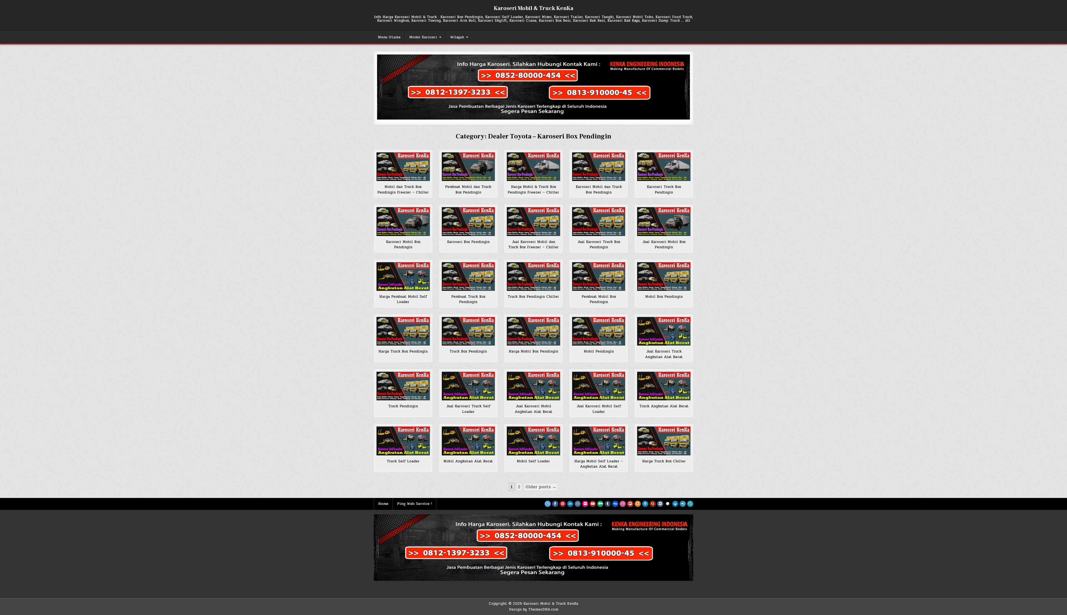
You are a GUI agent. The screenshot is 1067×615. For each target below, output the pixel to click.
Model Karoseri (423, 37)
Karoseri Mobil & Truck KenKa (533, 8)
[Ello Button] (668, 504)
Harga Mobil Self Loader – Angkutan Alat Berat (598, 464)
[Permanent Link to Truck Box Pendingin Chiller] (533, 276)
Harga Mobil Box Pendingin (533, 351)
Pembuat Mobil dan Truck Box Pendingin (468, 189)
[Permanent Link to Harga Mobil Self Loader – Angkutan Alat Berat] (598, 440)
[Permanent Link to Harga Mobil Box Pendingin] (533, 331)
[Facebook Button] (555, 504)
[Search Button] (690, 504)
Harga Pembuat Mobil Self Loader (403, 299)
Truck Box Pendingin (468, 351)
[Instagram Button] (578, 504)
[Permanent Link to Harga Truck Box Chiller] (663, 440)
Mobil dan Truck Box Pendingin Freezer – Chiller (403, 189)
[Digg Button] (615, 504)
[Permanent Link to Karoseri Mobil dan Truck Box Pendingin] (598, 166)
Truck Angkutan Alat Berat (664, 406)
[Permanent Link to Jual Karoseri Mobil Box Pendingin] (663, 221)
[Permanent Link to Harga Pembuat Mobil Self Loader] (403, 276)
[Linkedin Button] (570, 504)
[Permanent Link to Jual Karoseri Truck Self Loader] (468, 386)
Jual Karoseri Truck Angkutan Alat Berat (664, 354)
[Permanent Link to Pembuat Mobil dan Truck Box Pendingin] (468, 166)
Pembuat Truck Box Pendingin (468, 299)
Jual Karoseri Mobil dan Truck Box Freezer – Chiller (533, 244)
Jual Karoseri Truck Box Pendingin (598, 244)
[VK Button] (660, 504)
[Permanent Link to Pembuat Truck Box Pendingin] (468, 276)
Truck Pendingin (403, 406)
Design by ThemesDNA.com (533, 609)
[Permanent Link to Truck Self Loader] (403, 440)
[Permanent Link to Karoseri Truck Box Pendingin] (663, 166)
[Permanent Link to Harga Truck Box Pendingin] (403, 331)
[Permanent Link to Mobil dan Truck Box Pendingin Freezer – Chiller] (403, 166)
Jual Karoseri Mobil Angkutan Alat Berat (533, 409)
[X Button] (548, 504)
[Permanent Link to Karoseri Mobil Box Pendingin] (403, 221)
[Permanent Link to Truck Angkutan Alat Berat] (663, 386)
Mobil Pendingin (599, 351)
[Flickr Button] (585, 504)
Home (383, 504)
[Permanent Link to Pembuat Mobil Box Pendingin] (598, 276)
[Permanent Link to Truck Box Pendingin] (468, 331)
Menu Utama (389, 37)
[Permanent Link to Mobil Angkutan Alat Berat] (468, 440)
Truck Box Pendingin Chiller (533, 296)
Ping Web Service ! (414, 504)
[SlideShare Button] (675, 504)
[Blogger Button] (638, 504)
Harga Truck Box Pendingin (403, 351)
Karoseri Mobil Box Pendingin (403, 244)
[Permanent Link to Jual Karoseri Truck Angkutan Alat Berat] (663, 331)
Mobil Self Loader (533, 461)
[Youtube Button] (593, 504)
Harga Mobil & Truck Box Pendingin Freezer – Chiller (533, 189)
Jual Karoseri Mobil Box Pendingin (663, 244)
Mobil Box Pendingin (664, 296)
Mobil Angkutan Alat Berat (468, 461)
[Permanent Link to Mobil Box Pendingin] (663, 276)
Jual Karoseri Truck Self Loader (468, 409)
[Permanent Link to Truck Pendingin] (403, 386)
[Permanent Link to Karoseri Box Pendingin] (468, 221)
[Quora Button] (653, 504)
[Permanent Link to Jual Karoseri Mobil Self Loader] (598, 386)
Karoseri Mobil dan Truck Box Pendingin (599, 189)
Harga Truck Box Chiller (664, 461)
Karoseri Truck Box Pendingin (664, 189)
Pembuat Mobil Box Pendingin (599, 299)
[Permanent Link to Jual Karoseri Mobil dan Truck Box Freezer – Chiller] (533, 221)
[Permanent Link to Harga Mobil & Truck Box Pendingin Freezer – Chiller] (533, 166)
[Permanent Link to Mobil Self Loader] (533, 440)
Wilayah (457, 37)
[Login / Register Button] (683, 504)
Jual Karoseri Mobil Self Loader (599, 409)
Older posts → (540, 486)
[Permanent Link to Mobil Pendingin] (598, 331)
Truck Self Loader (403, 461)
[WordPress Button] (645, 504)
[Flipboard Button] (630, 504)
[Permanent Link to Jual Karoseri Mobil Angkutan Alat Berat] (533, 386)
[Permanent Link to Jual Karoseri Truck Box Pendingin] (598, 221)
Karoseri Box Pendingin (468, 242)
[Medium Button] (600, 504)
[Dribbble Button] (623, 504)
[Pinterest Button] (563, 504)
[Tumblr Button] (608, 504)
